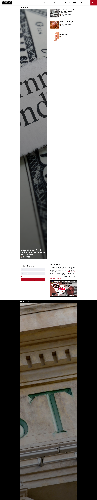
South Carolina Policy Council (68, 271)
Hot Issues (60, 2)
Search (88, 2)
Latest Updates (53, 2)
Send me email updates (28, 276)
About (45, 2)
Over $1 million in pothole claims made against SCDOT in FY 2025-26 (68, 11)
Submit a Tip (68, 2)
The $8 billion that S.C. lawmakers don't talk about (68, 22)
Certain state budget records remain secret (68, 33)
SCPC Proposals (76, 2)
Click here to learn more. (56, 278)
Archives (83, 2)
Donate (93, 2)
